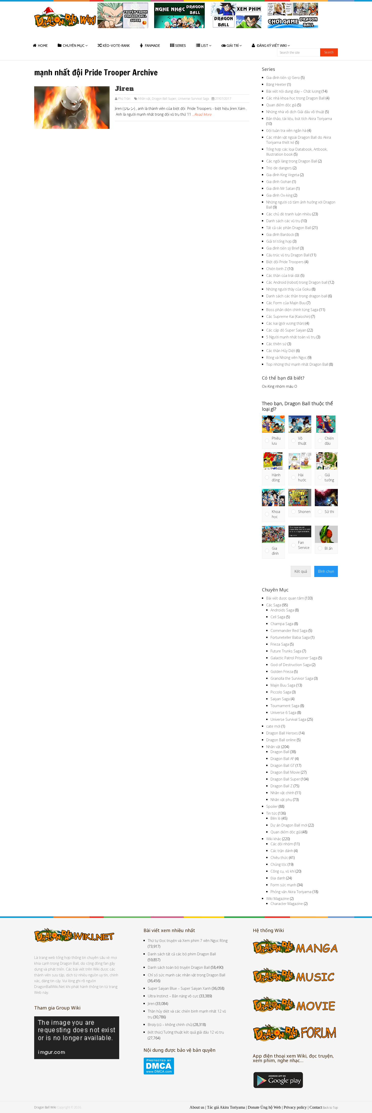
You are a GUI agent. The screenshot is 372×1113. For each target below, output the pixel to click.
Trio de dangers (279, 168)
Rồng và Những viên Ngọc (286, 357)
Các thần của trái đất (283, 275)
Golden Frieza (282, 671)
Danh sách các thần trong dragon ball (296, 296)
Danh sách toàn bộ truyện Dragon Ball (179, 967)
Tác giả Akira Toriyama (226, 1107)
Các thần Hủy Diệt (280, 350)
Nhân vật (144, 98)
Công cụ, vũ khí (283, 871)
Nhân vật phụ (281, 799)
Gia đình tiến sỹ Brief (282, 248)
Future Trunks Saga (286, 651)
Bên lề (276, 818)
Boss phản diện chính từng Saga (292, 309)
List (204, 45)
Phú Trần (124, 98)
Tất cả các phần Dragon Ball (288, 227)
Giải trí (232, 45)
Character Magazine (287, 903)
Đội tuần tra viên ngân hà (286, 130)
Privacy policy (295, 1107)
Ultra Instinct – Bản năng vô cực (173, 996)
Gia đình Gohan (278, 181)
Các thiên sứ (276, 343)
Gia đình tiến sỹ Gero (283, 77)
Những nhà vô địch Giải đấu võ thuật (295, 111)
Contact (315, 1107)
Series (180, 45)
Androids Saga (282, 610)
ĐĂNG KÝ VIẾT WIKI (272, 45)
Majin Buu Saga (283, 685)
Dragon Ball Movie (285, 772)
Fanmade (152, 45)
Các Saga (273, 605)
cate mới (273, 726)
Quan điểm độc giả (281, 104)
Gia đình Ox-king (279, 195)
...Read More (202, 114)
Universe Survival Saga (193, 98)
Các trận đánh (282, 850)
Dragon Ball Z (282, 786)
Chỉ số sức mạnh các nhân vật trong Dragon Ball (186, 975)
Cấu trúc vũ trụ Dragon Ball (287, 255)
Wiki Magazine (277, 898)
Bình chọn (326, 571)
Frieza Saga (280, 644)
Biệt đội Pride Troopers (285, 261)
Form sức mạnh (283, 884)
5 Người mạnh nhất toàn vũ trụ (291, 337)
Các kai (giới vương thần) (285, 323)
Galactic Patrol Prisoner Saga (294, 657)
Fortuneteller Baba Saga (290, 637)
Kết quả (301, 571)
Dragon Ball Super (164, 98)
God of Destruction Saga (291, 664)
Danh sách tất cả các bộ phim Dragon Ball (182, 954)
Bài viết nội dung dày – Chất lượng (293, 91)
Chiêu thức (279, 857)
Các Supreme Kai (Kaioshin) (288, 316)
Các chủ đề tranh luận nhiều (288, 214)
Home (43, 45)
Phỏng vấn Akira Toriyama (291, 891)
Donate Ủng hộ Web (264, 1107)
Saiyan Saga (280, 698)
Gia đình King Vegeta (282, 174)
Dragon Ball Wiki (45, 1107)
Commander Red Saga (289, 630)
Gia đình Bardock (280, 234)
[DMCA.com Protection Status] (158, 1073)
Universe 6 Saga (283, 712)
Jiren (124, 89)
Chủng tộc (279, 864)
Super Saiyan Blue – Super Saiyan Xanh (179, 988)
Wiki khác (273, 838)
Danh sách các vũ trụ (283, 220)
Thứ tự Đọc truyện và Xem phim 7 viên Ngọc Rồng (188, 940)
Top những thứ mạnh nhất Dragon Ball (297, 364)
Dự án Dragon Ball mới (289, 825)
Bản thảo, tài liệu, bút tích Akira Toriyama (299, 118)
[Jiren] (72, 107)
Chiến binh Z (276, 268)
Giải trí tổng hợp (279, 241)
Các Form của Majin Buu (286, 302)
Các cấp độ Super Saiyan (286, 330)
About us (197, 1107)
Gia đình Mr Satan (280, 188)
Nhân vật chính (282, 792)
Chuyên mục (74, 45)
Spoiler (272, 806)
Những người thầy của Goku (288, 289)
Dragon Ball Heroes (282, 733)
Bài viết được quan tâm (285, 598)
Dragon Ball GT (283, 765)
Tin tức (271, 813)
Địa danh (278, 878)
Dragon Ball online (281, 739)
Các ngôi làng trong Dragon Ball (291, 161)
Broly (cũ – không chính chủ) (170, 1024)
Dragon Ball (280, 751)
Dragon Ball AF (282, 758)
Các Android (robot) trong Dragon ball (296, 282)
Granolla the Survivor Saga (292, 678)
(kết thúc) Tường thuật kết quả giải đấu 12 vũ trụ (186, 1032)
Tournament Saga (285, 705)
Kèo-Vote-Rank (116, 45)
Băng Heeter (276, 84)
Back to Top (330, 1107)
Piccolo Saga (281, 692)
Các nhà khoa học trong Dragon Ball (295, 98)
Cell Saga (278, 616)
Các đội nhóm (282, 843)
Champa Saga (282, 623)
